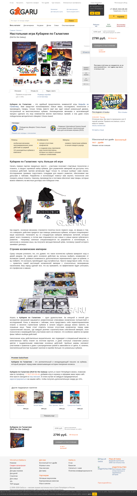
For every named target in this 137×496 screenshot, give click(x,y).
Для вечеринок (29, 25)
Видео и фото (51, 91)
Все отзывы (122, 112)
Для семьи (14, 479)
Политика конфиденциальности (80, 471)
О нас (12, 3)
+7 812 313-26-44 (32, 374)
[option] (18, 81)
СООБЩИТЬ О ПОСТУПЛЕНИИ (104, 45)
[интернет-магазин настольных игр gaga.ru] (23, 11)
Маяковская (54, 9)
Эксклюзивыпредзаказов (121, 25)
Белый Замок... (39, 405)
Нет (97, 13)
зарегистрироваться (18, 379)
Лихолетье (20, 405)
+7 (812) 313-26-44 (118, 9)
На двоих (40, 25)
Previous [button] (12, 81)
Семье (56, 25)
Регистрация (119, 3)
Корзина (120, 17)
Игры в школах (44, 483)
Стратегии (14, 476)
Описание (18, 91)
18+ (11, 481)
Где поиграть (56, 3)
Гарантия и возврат (32, 3)
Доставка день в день (57, 11)
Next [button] (73, 81)
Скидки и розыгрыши (17, 465)
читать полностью (98, 125)
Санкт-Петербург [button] (96, 3)
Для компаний (15, 468)
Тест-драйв (45, 3)
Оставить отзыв (98, 130)
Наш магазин (44, 468)
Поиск (71, 21)
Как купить (19, 3)
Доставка (42, 471)
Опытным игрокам (68, 25)
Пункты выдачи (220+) (73, 11)
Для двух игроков (16, 471)
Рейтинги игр (96, 25)
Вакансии (72, 465)
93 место (86, 52)
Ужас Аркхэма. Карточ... (57, 405)
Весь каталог (15, 25)
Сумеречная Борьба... (74, 405)
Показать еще (49, 416)
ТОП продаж (108, 25)
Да (92, 13)
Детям (49, 25)
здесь (113, 67)
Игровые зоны (44, 465)
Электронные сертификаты (72, 3)
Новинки (13, 463)
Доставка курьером (72, 9)
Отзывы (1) (34, 91)
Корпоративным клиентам (49, 481)
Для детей (13, 473)
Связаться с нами (75, 468)
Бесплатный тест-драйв (48, 463)
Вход (125, 3)
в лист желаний (102, 51)
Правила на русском (23, 96)
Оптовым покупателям (47, 478)
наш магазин (35, 377)
